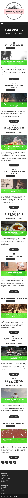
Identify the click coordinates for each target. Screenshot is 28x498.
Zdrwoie (14, 125)
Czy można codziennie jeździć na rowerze (14, 172)
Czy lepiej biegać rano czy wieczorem (14, 215)
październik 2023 (5, 478)
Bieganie (14, 421)
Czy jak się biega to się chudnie (14, 423)
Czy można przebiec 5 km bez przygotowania (14, 129)
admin (20, 47)
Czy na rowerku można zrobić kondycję (14, 86)
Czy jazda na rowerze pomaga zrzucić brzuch (14, 382)
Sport (14, 42)
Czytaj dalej (14, 79)
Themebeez (15, 496)
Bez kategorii (4, 487)
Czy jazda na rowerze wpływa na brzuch (14, 340)
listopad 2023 (4, 477)
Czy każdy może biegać (14, 256)
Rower (14, 83)
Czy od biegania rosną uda (14, 45)
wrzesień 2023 (5, 480)
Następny (14, 462)
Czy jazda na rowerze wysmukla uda (14, 298)
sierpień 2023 (4, 481)
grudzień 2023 (4, 475)
